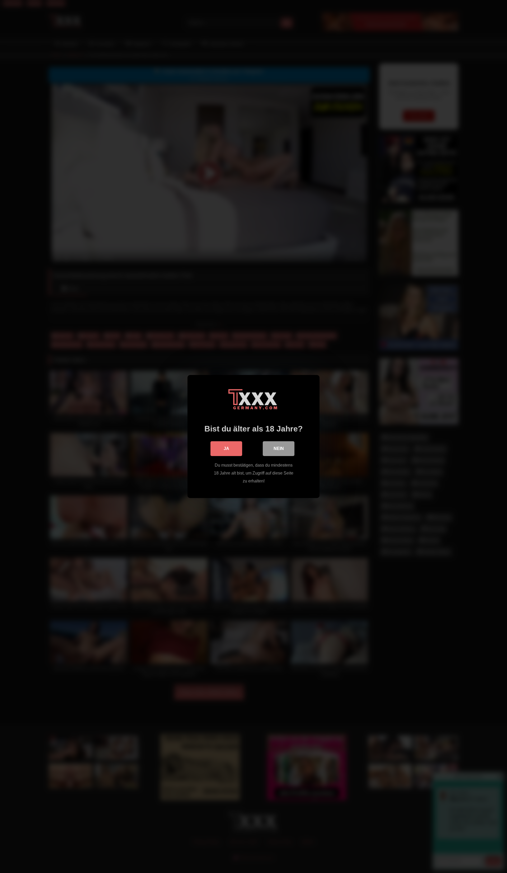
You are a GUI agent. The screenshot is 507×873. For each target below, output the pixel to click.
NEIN (279, 448)
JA (226, 448)
